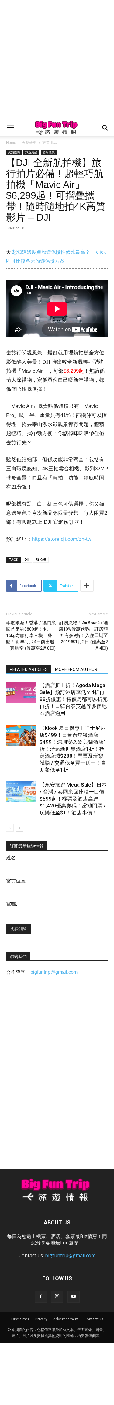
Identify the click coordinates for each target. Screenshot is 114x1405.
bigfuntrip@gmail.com (54, 972)
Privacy (41, 1319)
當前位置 (16, 880)
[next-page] (19, 828)
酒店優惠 (49, 152)
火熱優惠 (29, 142)
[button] (10, 128)
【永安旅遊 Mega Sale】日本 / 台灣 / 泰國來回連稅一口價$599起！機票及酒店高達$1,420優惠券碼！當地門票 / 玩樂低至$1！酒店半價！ (73, 799)
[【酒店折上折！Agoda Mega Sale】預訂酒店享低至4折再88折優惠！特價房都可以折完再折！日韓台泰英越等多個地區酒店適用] (21, 692)
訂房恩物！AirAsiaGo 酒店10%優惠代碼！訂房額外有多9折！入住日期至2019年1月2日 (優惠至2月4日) (83, 635)
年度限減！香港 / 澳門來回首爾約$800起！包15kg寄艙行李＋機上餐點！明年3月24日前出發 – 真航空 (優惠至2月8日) (31, 635)
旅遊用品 (49, 142)
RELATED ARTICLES (29, 669)
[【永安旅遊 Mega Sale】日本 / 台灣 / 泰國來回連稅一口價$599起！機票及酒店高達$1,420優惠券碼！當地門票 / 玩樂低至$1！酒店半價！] (21, 791)
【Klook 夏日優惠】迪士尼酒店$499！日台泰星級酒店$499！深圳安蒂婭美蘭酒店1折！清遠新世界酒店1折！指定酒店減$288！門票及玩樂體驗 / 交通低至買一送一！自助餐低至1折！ (73, 749)
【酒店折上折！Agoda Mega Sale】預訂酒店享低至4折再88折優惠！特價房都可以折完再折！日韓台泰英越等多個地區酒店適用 (74, 699)
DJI (27, 559)
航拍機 (41, 559)
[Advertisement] (57, 60)
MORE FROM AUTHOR (76, 669)
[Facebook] (41, 1297)
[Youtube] (73, 1297)
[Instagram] (57, 1297)
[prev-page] (10, 828)
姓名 (11, 857)
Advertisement (65, 1319)
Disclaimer (20, 1319)
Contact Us (93, 1319)
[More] (87, 586)
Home (11, 142)
